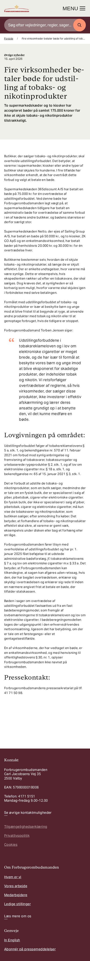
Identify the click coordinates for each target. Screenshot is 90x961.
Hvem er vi (12, 877)
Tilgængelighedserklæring (25, 826)
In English (12, 940)
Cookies (10, 844)
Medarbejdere (15, 895)
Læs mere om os (17, 916)
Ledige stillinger (17, 904)
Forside (8, 38)
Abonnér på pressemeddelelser (30, 949)
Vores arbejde (15, 886)
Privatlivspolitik (17, 835)
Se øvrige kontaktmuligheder (28, 813)
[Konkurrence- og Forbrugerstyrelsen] (16, 8)
